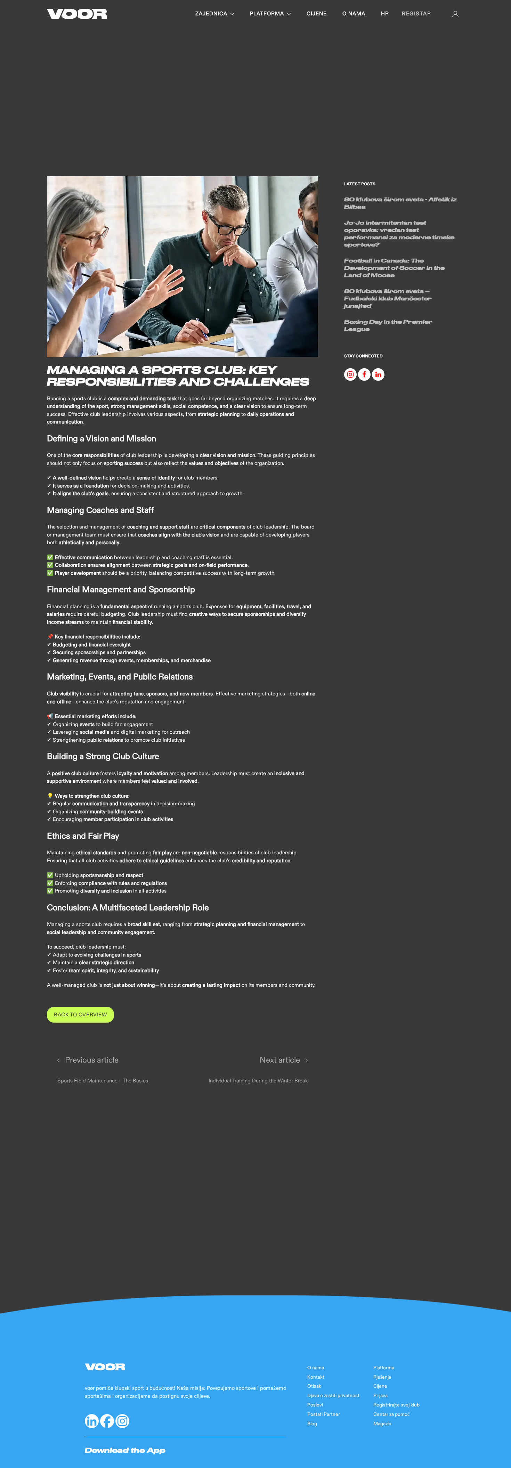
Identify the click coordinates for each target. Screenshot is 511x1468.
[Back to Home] (77, 14)
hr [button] (385, 13)
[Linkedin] (378, 374)
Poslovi (315, 1405)
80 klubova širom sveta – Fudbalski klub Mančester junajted (388, 298)
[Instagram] (350, 374)
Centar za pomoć (391, 1414)
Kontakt (315, 1377)
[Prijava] (455, 13)
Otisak (314, 1386)
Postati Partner (323, 1414)
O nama (353, 13)
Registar (416, 13)
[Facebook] (364, 374)
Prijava (380, 1395)
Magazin (382, 1423)
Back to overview (80, 1014)
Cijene (317, 13)
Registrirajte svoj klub (396, 1405)
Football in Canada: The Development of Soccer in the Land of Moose (394, 267)
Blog (312, 1423)
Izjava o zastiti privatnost (333, 1395)
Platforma (267, 13)
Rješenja (382, 1377)
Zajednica (211, 13)
